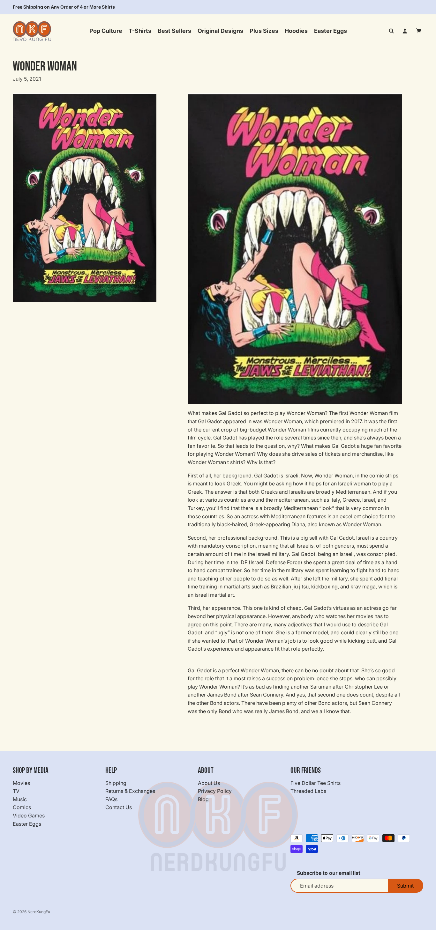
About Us (209, 783)
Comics (22, 807)
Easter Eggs (27, 824)
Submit (405, 885)
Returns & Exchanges (130, 791)
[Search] (391, 31)
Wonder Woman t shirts (215, 462)
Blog (203, 799)
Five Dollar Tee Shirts (315, 783)
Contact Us (118, 807)
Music (20, 799)
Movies (21, 783)
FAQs (111, 799)
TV (16, 791)
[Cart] (419, 31)
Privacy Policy (215, 791)
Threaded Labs (308, 791)
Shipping (115, 783)
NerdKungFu (38, 911)
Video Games (29, 815)
